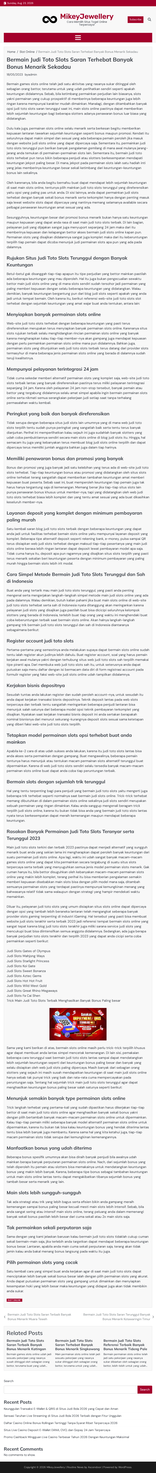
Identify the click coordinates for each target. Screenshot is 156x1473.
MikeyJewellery (87, 16)
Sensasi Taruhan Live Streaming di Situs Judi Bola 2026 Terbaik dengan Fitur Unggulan (62, 1416)
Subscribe (136, 19)
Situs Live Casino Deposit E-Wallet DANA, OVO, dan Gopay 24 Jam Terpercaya (57, 1430)
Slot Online (14, 1300)
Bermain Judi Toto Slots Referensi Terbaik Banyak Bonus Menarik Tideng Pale (125, 1345)
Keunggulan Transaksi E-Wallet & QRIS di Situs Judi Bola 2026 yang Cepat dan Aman (61, 1409)
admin (32, 75)
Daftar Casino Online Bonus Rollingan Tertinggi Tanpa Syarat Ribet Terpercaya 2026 (61, 1423)
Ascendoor (94, 1467)
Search (9, 1381)
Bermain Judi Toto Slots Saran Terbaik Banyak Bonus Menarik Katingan (26, 1345)
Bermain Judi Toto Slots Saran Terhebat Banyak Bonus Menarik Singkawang (77, 1345)
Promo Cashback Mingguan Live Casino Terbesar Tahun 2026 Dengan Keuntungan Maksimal (66, 1437)
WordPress (124, 1467)
